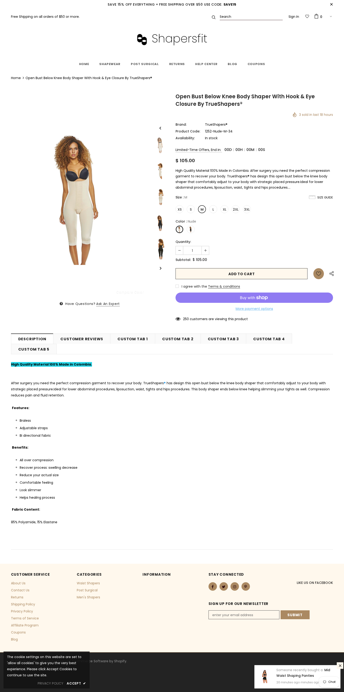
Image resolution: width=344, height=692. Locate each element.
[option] (79, 196)
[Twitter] (224, 586)
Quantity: (183, 241)
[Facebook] (213, 586)
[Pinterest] (246, 586)
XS (180, 209)
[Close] (340, 665)
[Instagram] (235, 586)
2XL (235, 209)
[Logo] (172, 39)
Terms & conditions (224, 286)
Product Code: (188, 131)
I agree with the (194, 286)
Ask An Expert (108, 303)
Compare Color (130, 291)
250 (186, 319)
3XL (247, 209)
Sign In (294, 16)
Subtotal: (183, 259)
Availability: (185, 138)
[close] (331, 4)
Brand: (181, 124)
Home (16, 78)
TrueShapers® (216, 124)
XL (224, 209)
